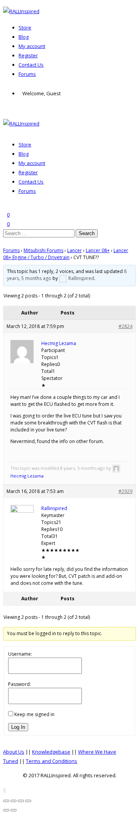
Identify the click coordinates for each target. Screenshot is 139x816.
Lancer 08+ (98, 250)
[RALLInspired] (21, 11)
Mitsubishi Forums (43, 250)
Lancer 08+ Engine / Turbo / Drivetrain (65, 254)
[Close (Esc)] (6, 801)
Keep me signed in (34, 714)
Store (25, 27)
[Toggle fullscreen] (21, 801)
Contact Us (31, 64)
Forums (27, 73)
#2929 (125, 491)
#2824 (125, 326)
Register (28, 55)
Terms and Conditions (51, 761)
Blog (24, 36)
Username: (20, 654)
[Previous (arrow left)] (6, 810)
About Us (13, 751)
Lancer (74, 250)
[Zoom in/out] (28, 801)
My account (32, 46)
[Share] (13, 801)
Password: (19, 684)
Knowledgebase (51, 751)
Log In (18, 727)
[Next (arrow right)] (13, 810)
